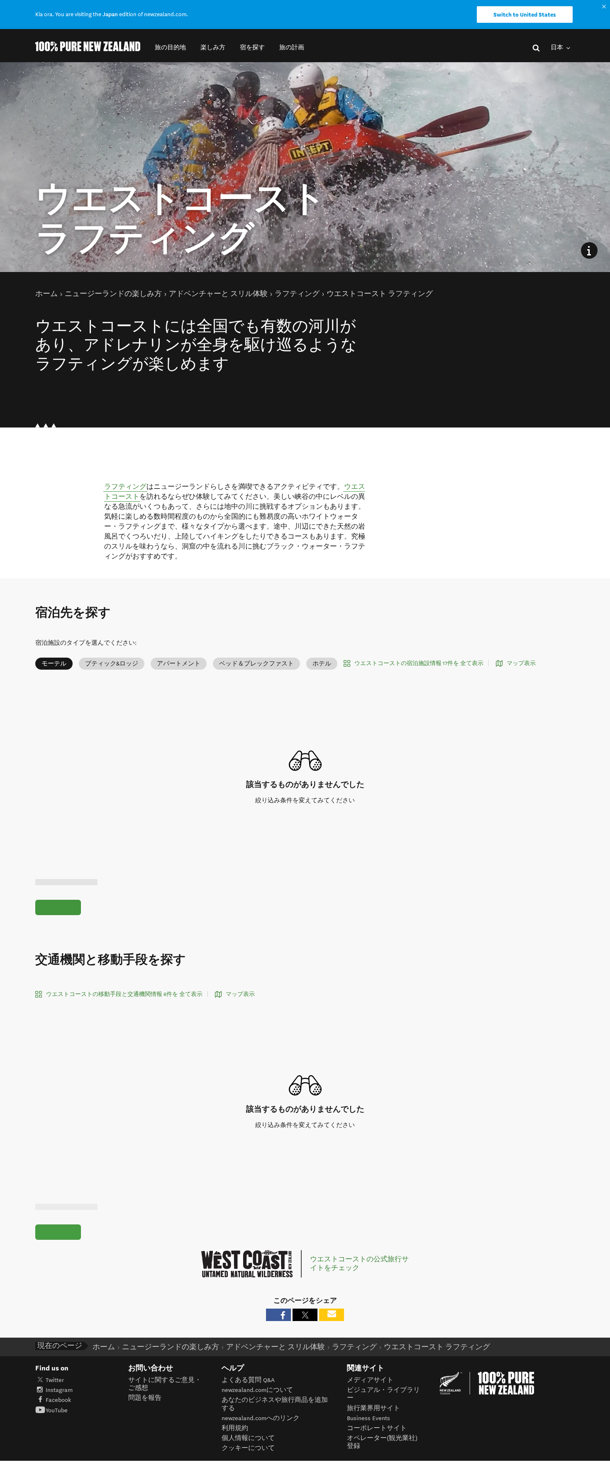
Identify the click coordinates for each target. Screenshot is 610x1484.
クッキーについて (248, 1448)
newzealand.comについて (257, 1390)
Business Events (368, 1418)
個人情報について (248, 1438)
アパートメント (178, 663)
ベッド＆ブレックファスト (256, 663)
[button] (170, 47)
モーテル (53, 663)
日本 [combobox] (557, 47)
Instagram (59, 1390)
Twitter (55, 1380)
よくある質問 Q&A (248, 1380)
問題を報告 (144, 1397)
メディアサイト (370, 1380)
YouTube (57, 1410)
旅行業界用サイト (373, 1408)
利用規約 (235, 1428)
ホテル (321, 663)
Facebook (58, 1400)
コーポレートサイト (377, 1428)
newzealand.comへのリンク (261, 1418)
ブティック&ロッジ (111, 663)
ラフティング (125, 487)
